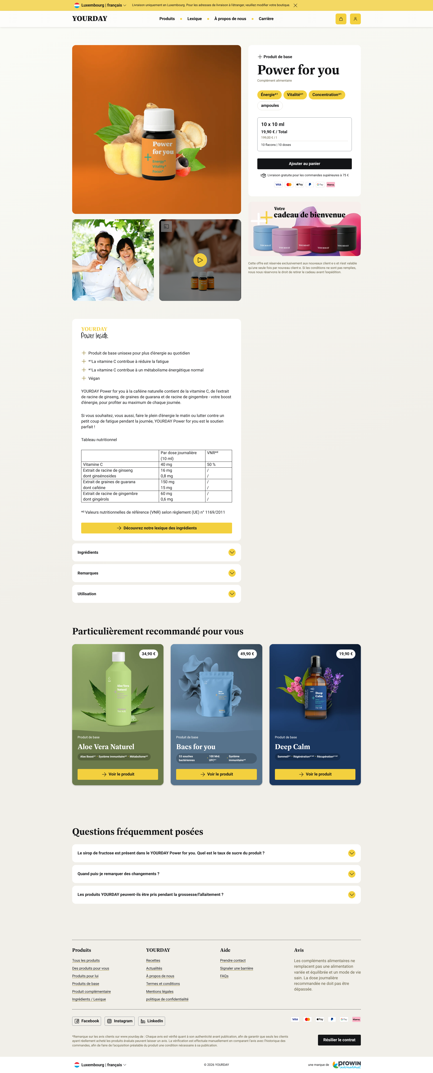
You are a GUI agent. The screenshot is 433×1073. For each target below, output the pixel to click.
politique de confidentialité (167, 999)
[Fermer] (295, 5)
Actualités (154, 968)
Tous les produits (86, 960)
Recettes (153, 960)
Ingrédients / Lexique (89, 999)
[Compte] (355, 19)
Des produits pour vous (90, 968)
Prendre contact (233, 960)
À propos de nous (230, 18)
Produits (167, 18)
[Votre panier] (341, 19)
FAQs (224, 976)
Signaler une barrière (236, 968)
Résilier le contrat (339, 1040)
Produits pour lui (85, 976)
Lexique (194, 18)
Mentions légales (159, 991)
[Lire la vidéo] (200, 260)
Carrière (266, 18)
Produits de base (85, 983)
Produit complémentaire (91, 991)
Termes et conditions (163, 983)
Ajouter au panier (304, 163)
